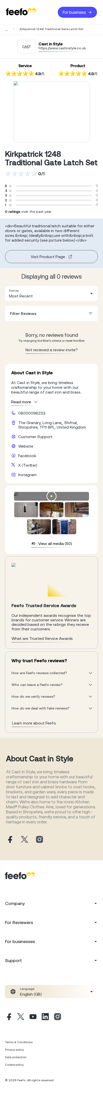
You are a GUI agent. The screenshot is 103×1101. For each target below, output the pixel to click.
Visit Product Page (48, 256)
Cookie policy (14, 1064)
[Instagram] (57, 1017)
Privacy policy (14, 1049)
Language (27, 989)
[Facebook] (8, 1017)
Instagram (27, 474)
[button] (51, 293)
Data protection (15, 1057)
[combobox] (51, 293)
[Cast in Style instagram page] (39, 840)
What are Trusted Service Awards (42, 638)
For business (74, 12)
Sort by (14, 290)
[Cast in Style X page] (24, 840)
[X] (20, 1017)
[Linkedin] (45, 1017)
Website (25, 446)
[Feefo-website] (21, 12)
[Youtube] (33, 1017)
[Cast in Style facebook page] (9, 840)
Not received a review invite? (52, 349)
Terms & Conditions (18, 1042)
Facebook (27, 455)
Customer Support (35, 436)
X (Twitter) (27, 465)
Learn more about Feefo (34, 723)
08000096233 (32, 413)
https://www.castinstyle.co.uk (62, 48)
